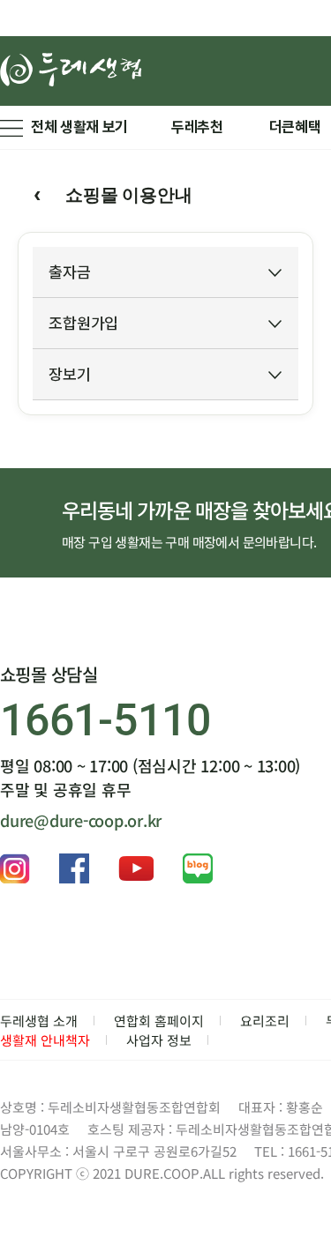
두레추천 (197, 127)
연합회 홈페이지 (159, 1020)
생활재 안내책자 (45, 1040)
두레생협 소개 (39, 1020)
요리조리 (265, 1020)
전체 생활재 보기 (79, 127)
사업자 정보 (159, 1040)
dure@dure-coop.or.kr (81, 820)
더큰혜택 (295, 127)
